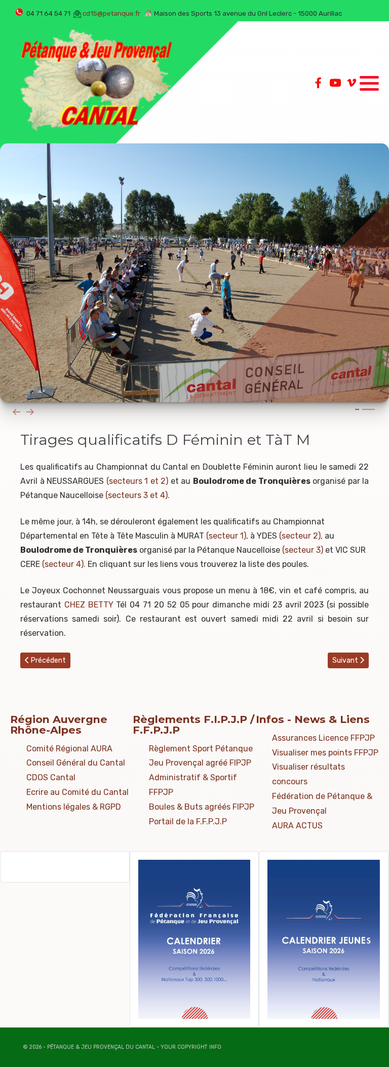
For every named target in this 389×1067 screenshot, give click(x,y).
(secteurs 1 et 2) (137, 481)
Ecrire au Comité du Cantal (77, 792)
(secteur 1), (227, 536)
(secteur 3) (303, 550)
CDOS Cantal (50, 777)
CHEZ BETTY (88, 604)
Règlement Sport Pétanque (201, 748)
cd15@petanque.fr (111, 13)
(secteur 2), (301, 536)
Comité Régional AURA (69, 748)
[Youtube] (335, 83)
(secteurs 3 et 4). (137, 495)
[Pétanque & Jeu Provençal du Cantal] (96, 82)
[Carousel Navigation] (194, 412)
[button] (369, 83)
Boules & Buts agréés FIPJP (201, 807)
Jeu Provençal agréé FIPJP (200, 763)
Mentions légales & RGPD (73, 807)
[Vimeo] (351, 83)
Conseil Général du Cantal (75, 763)
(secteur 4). (65, 564)
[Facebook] (318, 83)
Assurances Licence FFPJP (323, 738)
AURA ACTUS (297, 825)
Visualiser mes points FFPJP (325, 752)
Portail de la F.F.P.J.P (188, 821)
